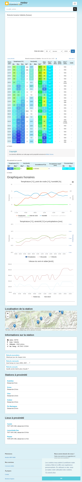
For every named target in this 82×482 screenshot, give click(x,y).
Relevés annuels (17, 368)
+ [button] (7, 313)
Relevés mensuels (18, 362)
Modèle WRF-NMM (10, 457)
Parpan (18, 438)
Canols (18, 425)
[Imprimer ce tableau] (56, 58)
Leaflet (7, 328)
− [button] (7, 316)
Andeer (12, 401)
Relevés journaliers (16, 356)
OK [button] (61, 478)
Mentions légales (9, 479)
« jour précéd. (11, 58)
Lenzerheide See (18, 431)
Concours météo (9, 466)
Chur (12, 394)
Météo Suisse (49, 154)
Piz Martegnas (12, 407)
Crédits (7, 474)
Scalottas (12, 382)
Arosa (12, 388)
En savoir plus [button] (51, 472)
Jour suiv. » (72, 58)
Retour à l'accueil (16, 3)
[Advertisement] (41, 34)
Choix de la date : (39, 51)
